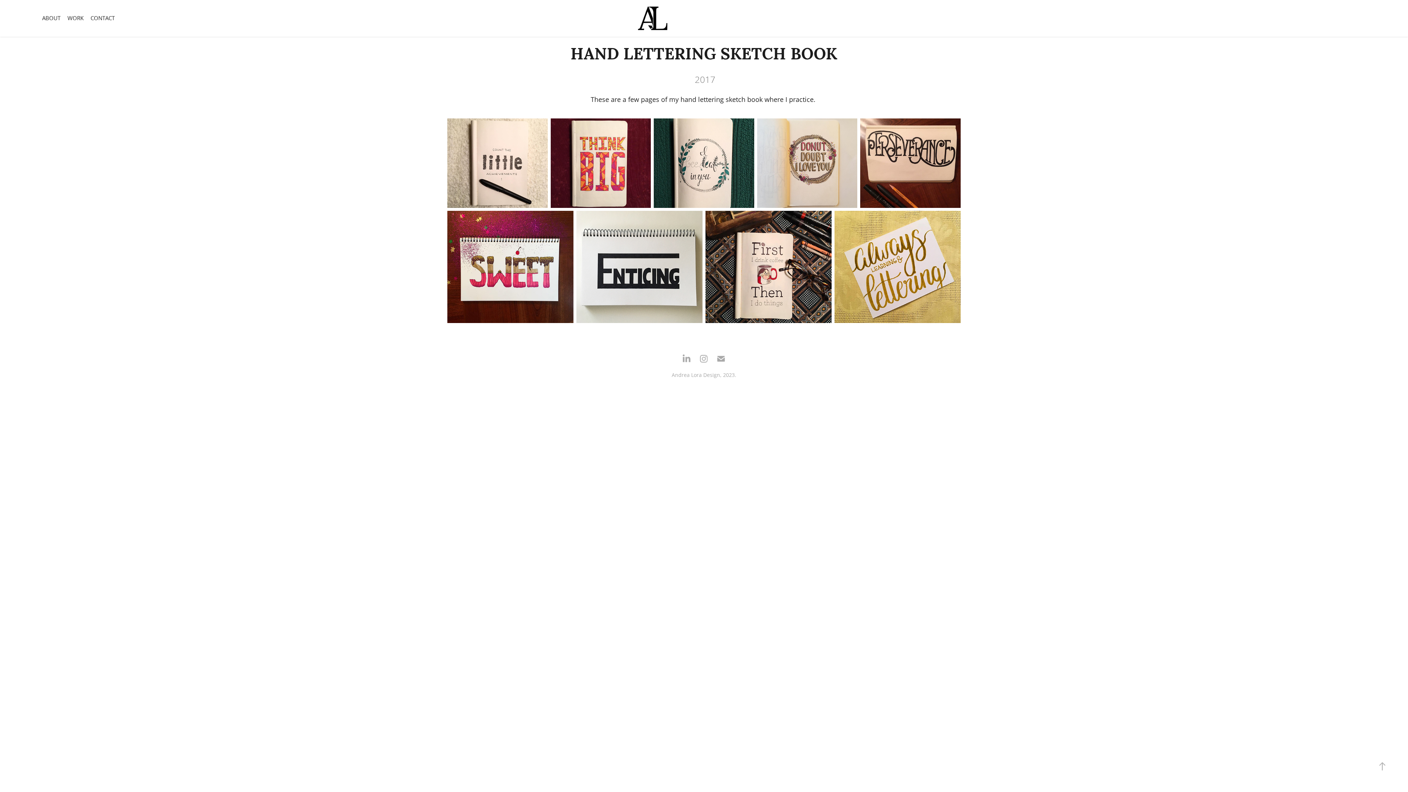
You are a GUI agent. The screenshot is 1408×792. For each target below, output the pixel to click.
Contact (103, 18)
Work (75, 18)
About (51, 18)
